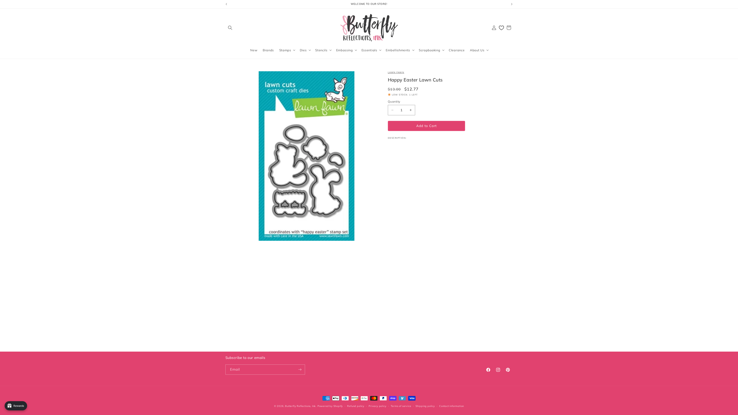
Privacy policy (377, 406)
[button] (230, 28)
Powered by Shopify (330, 406)
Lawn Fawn (396, 72)
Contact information (451, 406)
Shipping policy (425, 406)
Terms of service (401, 406)
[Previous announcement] (226, 4)
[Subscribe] (300, 369)
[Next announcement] (512, 4)
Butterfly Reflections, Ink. (301, 406)
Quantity (394, 101)
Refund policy (355, 406)
